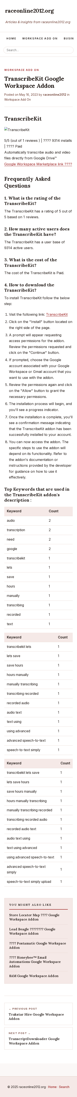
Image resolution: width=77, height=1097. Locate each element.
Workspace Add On (40, 38)
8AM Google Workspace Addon (33, 976)
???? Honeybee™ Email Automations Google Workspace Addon (35, 961)
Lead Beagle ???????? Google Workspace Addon (32, 931)
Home (11, 38)
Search (64, 1087)
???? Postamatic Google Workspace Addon (37, 945)
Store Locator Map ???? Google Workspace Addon (34, 917)
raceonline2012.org (29, 10)
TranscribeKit (57, 314)
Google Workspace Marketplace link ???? (38, 164)
